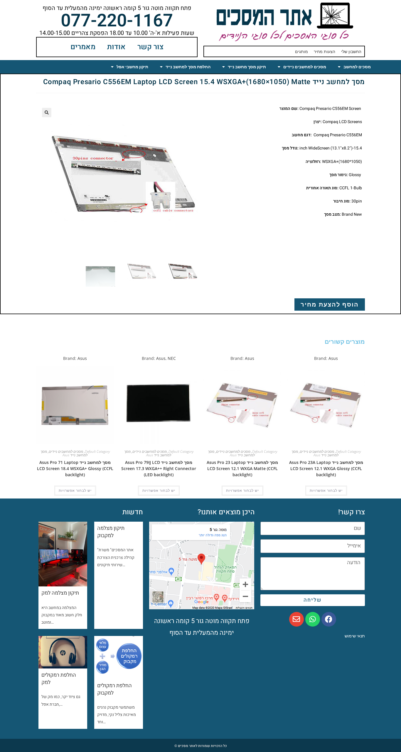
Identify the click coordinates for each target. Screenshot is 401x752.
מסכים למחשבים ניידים (304, 66)
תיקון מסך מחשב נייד (247, 66)
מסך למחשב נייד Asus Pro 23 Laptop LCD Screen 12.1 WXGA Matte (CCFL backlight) (242, 468)
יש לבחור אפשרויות (326, 491)
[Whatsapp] (312, 619)
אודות (116, 47)
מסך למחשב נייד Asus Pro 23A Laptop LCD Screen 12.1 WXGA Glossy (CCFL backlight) (326, 468)
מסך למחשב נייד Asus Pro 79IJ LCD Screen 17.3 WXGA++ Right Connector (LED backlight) (158, 468)
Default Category (348, 451)
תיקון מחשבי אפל (132, 66)
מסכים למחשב (357, 66)
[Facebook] (328, 619)
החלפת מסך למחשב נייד (188, 66)
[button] (46, 112)
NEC (172, 358)
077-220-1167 (117, 21)
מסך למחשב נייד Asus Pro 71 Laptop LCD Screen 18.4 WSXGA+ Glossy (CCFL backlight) (75, 468)
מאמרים (82, 47)
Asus (333, 358)
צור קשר (150, 47)
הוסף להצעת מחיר (330, 304)
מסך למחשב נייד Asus (315, 453)
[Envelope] (296, 619)
